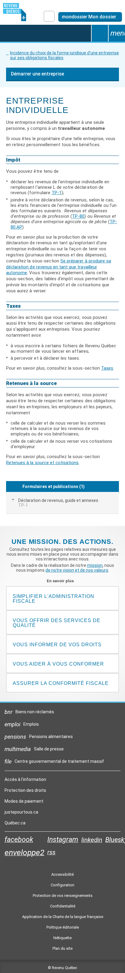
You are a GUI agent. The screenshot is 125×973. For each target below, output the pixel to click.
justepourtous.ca (21, 813)
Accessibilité (62, 874)
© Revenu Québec (62, 968)
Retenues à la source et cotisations (42, 462)
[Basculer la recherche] (99, 33)
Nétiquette (62, 938)
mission (95, 565)
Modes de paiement (24, 801)
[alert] (90, 17)
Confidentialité (62, 906)
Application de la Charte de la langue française (62, 916)
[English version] (49, 16)
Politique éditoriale (62, 927)
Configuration (62, 885)
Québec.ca (15, 824)
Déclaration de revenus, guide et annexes (58, 503)
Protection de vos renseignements (63, 895)
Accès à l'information (25, 779)
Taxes (107, 368)
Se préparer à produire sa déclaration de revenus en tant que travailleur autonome (58, 267)
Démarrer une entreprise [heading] (37, 74)
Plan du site (62, 948)
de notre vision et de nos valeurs (77, 570)
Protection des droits (25, 790)
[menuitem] (62, 503)
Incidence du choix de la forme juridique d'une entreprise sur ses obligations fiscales (64, 55)
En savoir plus (63, 581)
